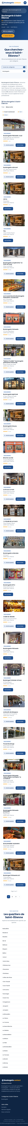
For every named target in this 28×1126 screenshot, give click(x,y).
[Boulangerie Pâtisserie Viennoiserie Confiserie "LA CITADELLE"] (14, 765)
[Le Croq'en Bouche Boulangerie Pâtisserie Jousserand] (14, 285)
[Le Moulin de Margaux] (14, 701)
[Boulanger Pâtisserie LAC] (14, 865)
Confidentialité (19, 1119)
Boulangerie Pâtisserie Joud (12, 136)
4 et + (20, 112)
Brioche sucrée (8, 458)
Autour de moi (9, 35)
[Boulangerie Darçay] (14, 415)
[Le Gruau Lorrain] (14, 479)
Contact (23, 1121)
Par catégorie (9, 31)
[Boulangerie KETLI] (14, 574)
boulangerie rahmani (10, 167)
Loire (8, 27)
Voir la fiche (20, 145)
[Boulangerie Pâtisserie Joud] (14, 125)
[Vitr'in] (14, 188)
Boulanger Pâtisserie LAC (11, 875)
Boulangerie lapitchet (10, 394)
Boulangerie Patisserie (10, 329)
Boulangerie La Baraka (10, 553)
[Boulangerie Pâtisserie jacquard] (14, 800)
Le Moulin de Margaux (10, 712)
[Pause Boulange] (14, 733)
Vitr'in (5, 199)
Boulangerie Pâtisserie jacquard (10, 811)
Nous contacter (5, 1112)
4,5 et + (6, 115)
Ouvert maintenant (9, 112)
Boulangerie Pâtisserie (10, 648)
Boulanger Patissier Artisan (12, 680)
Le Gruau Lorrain (8, 489)
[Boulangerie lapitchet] (14, 384)
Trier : (3, 107)
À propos (3, 1107)
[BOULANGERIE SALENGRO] (14, 833)
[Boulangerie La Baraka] (14, 542)
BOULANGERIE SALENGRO (11, 843)
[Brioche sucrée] (14, 447)
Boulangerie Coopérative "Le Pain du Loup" (12, 263)
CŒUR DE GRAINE (8, 617)
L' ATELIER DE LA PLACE (10, 521)
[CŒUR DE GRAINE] (14, 606)
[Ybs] (14, 220)
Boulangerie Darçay (10, 426)
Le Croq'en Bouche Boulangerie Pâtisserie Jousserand (13, 296)
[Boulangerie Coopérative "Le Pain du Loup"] (14, 252)
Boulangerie (12, 3)
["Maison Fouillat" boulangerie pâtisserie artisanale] (14, 350)
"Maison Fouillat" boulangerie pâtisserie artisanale (13, 361)
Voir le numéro (10, 145)
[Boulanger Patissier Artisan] (14, 670)
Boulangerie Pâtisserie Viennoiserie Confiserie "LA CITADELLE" (12, 777)
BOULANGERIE (7, 133)
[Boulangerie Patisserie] (14, 318)
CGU (14, 1119)
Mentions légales (6, 1109)
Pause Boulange (8, 744)
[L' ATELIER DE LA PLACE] (14, 511)
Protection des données (9, 1121)
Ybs (4, 231)
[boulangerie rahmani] (14, 157)
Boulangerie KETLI (9, 585)
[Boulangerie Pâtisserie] (14, 638)
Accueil (3, 27)
